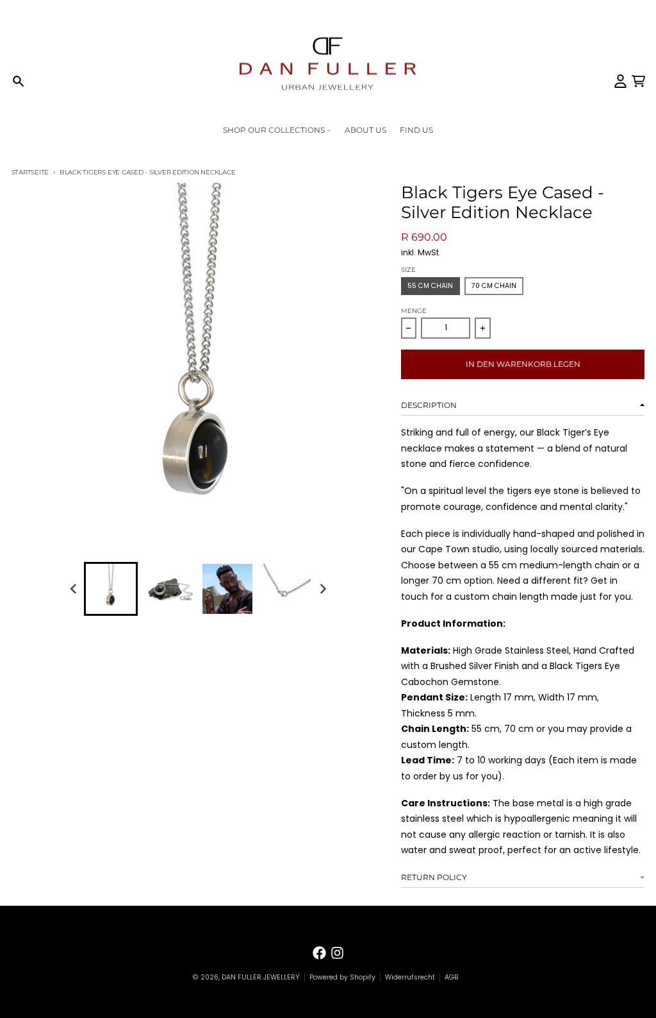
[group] (111, 589)
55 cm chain (430, 286)
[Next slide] (323, 588)
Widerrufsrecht (410, 977)
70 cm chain (494, 286)
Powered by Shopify (342, 977)
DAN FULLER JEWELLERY (261, 977)
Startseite (30, 172)
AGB (452, 977)
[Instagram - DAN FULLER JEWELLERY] (337, 953)
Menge (414, 310)
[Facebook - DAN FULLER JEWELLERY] (319, 953)
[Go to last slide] (74, 588)
